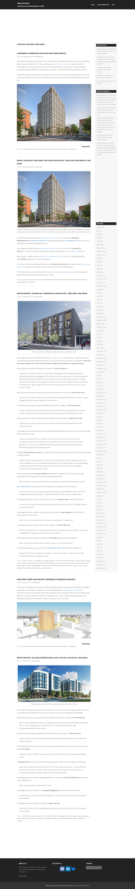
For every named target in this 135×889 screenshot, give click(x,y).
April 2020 (100, 344)
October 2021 (101, 282)
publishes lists (57, 358)
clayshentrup (100, 135)
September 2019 (102, 368)
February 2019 (101, 392)
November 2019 (101, 361)
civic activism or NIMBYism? (75, 251)
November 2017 (101, 444)
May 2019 (100, 382)
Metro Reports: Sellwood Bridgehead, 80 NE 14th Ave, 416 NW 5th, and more (52, 658)
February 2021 (101, 310)
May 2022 (100, 265)
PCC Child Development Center (57, 565)
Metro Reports (32, 818)
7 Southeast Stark (62, 816)
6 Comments (31, 282)
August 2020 (100, 330)
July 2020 (99, 334)
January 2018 (100, 437)
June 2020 (100, 337)
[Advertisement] (67, 25)
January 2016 (100, 520)
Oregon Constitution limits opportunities (62, 272)
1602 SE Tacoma (27, 561)
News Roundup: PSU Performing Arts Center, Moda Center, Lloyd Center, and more (106, 51)
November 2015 (101, 527)
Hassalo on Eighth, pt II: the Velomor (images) (106, 129)
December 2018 (101, 399)
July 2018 (99, 417)
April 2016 (100, 509)
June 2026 (100, 234)
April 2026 (100, 241)
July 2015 (99, 540)
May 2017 (100, 465)
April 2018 (100, 427)
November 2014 (101, 568)
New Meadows (36, 565)
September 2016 (102, 492)
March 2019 (100, 389)
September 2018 (102, 410)
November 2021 (101, 279)
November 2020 (101, 320)
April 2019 (100, 386)
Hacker (82, 563)
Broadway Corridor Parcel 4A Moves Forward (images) (104, 137)
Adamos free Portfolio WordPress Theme (59, 886)
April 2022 (100, 268)
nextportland (39, 56)
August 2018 (100, 413)
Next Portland (23, 3)
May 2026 (100, 238)
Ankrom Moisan (27, 149)
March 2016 (100, 513)
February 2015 (101, 558)
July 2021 (99, 293)
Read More (86, 147)
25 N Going (45, 561)
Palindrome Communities (60, 149)
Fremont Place (34, 241)
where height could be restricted (50, 248)
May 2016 (100, 506)
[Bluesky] (73, 869)
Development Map (103, 4)
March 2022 (100, 272)
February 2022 (101, 275)
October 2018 (101, 406)
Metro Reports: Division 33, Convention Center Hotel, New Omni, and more (52, 293)
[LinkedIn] (68, 868)
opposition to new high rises (51, 238)
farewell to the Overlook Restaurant (49, 256)
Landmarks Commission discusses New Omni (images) (41, 53)
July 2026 (99, 231)
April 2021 (100, 303)
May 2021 (100, 300)
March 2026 (100, 244)
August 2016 (100, 496)
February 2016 (101, 516)
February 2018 (101, 434)
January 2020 (100, 355)
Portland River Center (74, 279)
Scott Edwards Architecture (52, 818)
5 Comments (72, 149)
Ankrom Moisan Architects (61, 64)
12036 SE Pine (27, 816)
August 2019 (100, 372)
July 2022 (99, 258)
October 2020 (101, 324)
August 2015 (100, 537)
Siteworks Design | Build (74, 565)
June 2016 (100, 503)
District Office (66, 563)
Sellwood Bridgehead (66, 818)
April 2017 (100, 468)
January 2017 (100, 479)
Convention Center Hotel (56, 548)
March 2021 (100, 306)
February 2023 (101, 255)
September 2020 (102, 327)
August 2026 (100, 227)
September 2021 (102, 286)
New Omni (35, 149)
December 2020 (101, 317)
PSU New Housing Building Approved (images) (106, 152)
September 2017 (102, 451)
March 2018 (100, 430)
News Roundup (63, 279)
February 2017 (101, 475)
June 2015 (100, 544)
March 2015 (100, 554)
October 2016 (101, 489)
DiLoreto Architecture (55, 563)
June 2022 (100, 262)
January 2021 (100, 313)
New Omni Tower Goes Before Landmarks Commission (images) (46, 579)
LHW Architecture (22, 818)
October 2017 (101, 447)
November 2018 (101, 403)
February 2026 (101, 248)
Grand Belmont (70, 241)
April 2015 (100, 551)
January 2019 (100, 396)
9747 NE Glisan (70, 561)
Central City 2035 (28, 279)
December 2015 (101, 523)
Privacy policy (23, 876)
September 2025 (102, 251)
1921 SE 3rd (45, 816)
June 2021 (100, 296)
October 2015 (101, 530)
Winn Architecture (34, 568)
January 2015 (100, 561)
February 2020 (101, 351)
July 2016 (99, 499)
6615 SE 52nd (61, 561)
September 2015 (102, 534)
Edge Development (83, 816)
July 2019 (99, 375)
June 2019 (100, 379)
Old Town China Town (45, 149)
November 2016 (101, 485)
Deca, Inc (45, 563)
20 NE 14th (53, 816)
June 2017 (100, 461)
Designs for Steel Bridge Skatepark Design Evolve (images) (104, 69)
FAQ (113, 4)
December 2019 (101, 358)
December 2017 (101, 441)
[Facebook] (62, 868)
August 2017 (100, 454)
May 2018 (100, 423)
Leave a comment (46, 568)
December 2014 (101, 564)
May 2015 (100, 547)
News (92, 4)
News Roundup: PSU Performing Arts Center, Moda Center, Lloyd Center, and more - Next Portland (106, 97)
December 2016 (101, 482)
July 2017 (99, 458)
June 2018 (100, 420)
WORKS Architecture (79, 818)
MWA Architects (26, 565)
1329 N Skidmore (37, 816)
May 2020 (100, 341)
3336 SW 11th (53, 561)
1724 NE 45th (37, 561)
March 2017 (100, 472)
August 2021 (100, 289)
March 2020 (100, 348)
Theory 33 (25, 568)
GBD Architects (75, 563)
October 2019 (101, 365)
